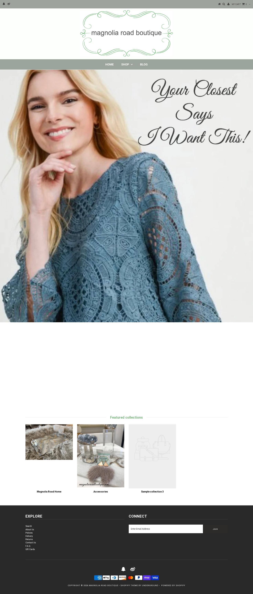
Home (109, 64)
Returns (29, 539)
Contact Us (30, 542)
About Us (29, 529)
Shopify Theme (129, 585)
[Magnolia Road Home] (49, 459)
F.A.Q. (28, 546)
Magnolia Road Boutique (103, 585)
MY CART (239, 4)
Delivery (29, 536)
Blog (144, 64)
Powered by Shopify (173, 585)
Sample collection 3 (152, 491)
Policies (29, 533)
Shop (125, 64)
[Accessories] (100, 486)
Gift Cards (30, 549)
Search (28, 526)
